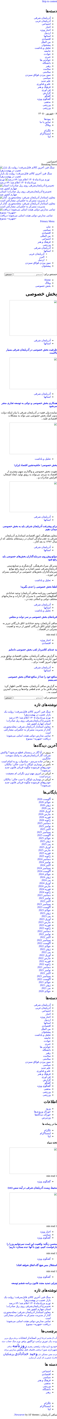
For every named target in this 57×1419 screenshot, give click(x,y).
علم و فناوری (44, 84)
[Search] (56, 271)
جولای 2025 (45, 838)
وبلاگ (48, 125)
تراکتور (31, 1341)
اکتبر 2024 (45, 865)
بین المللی (45, 235)
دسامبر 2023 (44, 895)
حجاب (9, 1341)
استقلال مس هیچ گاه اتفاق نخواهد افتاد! (36, 1265)
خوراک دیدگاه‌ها (43, 1114)
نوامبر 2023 (45, 898)
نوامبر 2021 (45, 970)
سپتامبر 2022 (44, 940)
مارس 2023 (44, 922)
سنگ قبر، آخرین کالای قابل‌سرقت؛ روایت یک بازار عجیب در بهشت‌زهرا (26, 175)
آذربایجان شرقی (42, 18)
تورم (19, 1341)
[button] (47, 221)
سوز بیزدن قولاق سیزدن (38, 75)
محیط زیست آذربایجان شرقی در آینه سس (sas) (32, 1187)
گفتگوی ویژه (44, 99)
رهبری (30, 1346)
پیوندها (47, 119)
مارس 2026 (44, 814)
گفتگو (48, 96)
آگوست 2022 (44, 943)
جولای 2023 (45, 910)
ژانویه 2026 (45, 820)
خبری (48, 57)
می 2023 (46, 916)
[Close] (56, 4)
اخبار (48, 27)
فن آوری (46, 90)
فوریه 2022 (45, 961)
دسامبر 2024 (44, 859)
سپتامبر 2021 (44, 976)
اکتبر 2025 (45, 829)
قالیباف (31, 1350)
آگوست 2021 (44, 979)
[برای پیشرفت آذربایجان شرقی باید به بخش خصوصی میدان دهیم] (33, 511)
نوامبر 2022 (45, 934)
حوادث (47, 54)
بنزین (6, 1338)
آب (55, 1338)
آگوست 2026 (44, 799)
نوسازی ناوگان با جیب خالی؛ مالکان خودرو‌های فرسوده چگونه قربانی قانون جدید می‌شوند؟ (28, 767)
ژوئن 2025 (45, 841)
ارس (39, 1338)
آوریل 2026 (45, 811)
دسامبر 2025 (44, 823)
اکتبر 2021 (45, 973)
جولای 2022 (45, 946)
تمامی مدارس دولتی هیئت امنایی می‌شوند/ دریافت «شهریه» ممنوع (26, 217)
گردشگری (32, 1358)
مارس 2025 (44, 850)
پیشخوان (46, 45)
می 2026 (46, 808)
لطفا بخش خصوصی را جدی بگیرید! (38, 586)
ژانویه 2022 (45, 964)
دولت (43, 1346)
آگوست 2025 (44, 835)
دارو (48, 1346)
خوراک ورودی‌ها (42, 1111)
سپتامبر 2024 (44, 868)
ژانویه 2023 (45, 928)
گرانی (39, 1358)
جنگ (14, 1341)
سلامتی (47, 72)
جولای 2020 (45, 991)
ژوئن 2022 (45, 949)
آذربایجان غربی (43, 21)
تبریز (45, 1341)
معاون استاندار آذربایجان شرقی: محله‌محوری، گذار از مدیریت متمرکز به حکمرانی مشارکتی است (27, 205)
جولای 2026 (45, 802)
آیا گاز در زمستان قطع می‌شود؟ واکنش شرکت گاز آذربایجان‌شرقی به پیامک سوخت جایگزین (25, 755)
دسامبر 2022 (44, 931)
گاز (43, 1358)
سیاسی (47, 78)
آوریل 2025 (45, 847)
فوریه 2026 (45, 817)
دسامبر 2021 (44, 967)
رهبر (48, 66)
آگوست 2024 (44, 871)
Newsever (19, 1414)
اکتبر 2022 (45, 937)
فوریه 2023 (45, 925)
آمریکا (44, 1338)
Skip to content (49, 1)
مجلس (20, 1349)
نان (39, 1354)
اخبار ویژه (45, 30)
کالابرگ (54, 1358)
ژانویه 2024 (45, 892)
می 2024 (46, 880)
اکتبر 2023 (45, 901)
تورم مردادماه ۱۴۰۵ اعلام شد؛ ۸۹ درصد (30, 717)
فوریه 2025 (45, 853)
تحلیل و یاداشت (43, 48)
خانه (48, 226)
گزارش (47, 93)
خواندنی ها (45, 60)
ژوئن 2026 (45, 805)
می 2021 (46, 988)
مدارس (12, 1350)
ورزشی (47, 105)
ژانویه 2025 (45, 856)
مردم (55, 1354)
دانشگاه (47, 63)
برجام (15, 1338)
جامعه (47, 51)
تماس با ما (45, 122)
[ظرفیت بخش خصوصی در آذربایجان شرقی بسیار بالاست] (33, 335)
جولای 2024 (45, 874)
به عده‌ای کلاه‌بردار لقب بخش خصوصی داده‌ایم (33, 649)
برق (11, 1338)
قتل (26, 1349)
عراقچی (38, 1350)
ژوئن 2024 (45, 877)
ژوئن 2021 (45, 985)
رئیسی (36, 1346)
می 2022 (46, 952)
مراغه (6, 1350)
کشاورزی (47, 1358)
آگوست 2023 (44, 907)
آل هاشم (50, 1338)
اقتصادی (46, 39)
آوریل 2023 (45, 919)
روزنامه (19, 1345)
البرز (41, 257)
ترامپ (38, 1341)
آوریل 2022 (45, 955)
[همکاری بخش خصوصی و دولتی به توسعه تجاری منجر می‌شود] (33, 388)
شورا (44, 1349)
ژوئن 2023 (45, 913)
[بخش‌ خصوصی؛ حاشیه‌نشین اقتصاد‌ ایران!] (33, 453)
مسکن (44, 1354)
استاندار (31, 1337)
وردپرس (46, 1117)
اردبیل (47, 33)
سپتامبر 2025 (44, 832)
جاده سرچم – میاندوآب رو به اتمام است (22, 761)
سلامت (47, 69)
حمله (3, 1341)
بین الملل (46, 42)
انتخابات (23, 1338)
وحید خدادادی (26, 1353)
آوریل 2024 (45, 883)
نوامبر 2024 (45, 862)
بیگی (50, 1342)
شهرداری (52, 1349)
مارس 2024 (44, 886)
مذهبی (47, 102)
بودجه (55, 1341)
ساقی (9, 1347)
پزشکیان (8, 1354)
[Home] (55, 221)
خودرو (54, 1346)
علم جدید (46, 81)
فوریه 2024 (45, 889)
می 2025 (46, 844)
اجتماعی (46, 24)
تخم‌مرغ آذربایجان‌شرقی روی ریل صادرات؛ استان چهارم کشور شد (25, 193)
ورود (48, 1108)
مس (50, 1354)
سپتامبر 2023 (44, 904)
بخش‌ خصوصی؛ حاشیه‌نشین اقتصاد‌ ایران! (35, 465)
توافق (23, 1341)
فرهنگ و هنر (44, 87)
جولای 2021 (45, 982)
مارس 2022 (44, 958)
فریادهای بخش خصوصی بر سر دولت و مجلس (33, 617)
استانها (47, 36)
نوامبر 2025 (45, 826)
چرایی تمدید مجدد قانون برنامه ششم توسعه (34, 1283)
